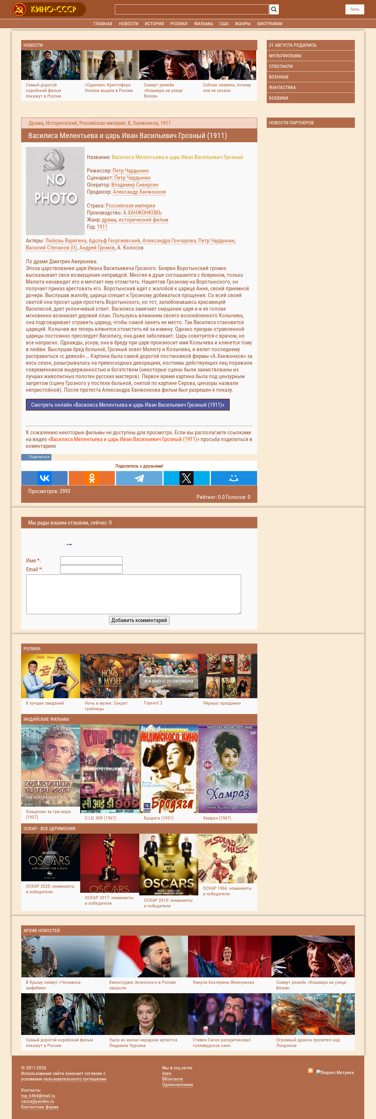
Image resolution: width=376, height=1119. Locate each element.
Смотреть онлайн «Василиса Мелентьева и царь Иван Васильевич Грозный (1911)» (127, 404)
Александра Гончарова (169, 240)
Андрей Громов (97, 247)
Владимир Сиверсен (135, 184)
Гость (354, 9)
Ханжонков (145, 123)
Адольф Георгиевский (114, 240)
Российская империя (102, 123)
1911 (165, 123)
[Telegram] (139, 478)
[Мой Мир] (234, 478)
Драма (35, 123)
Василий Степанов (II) (51, 247)
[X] (187, 478)
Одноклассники (177, 1084)
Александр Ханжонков (139, 191)
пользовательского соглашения (74, 1079)
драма (109, 219)
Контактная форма (39, 1107)
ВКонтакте (172, 1079)
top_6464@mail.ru (38, 1095)
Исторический (61, 123)
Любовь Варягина (65, 240)
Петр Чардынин (131, 170)
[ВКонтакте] (44, 478)
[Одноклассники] (92, 478)
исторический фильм (143, 219)
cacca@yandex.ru (37, 1101)
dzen (166, 1073)
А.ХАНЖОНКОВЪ (142, 212)
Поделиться (39, 457)
